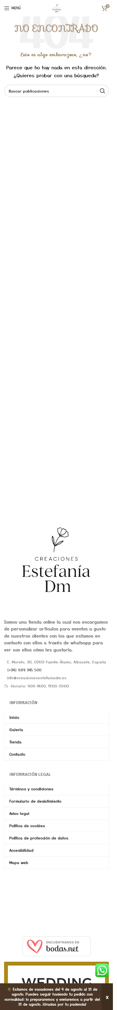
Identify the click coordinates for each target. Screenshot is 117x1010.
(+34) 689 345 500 (24, 669)
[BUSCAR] (102, 91)
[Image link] (56, 559)
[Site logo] (56, 7)
